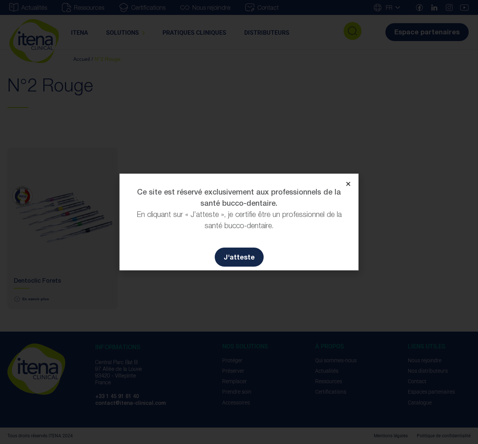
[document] (239, 222)
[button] (348, 184)
